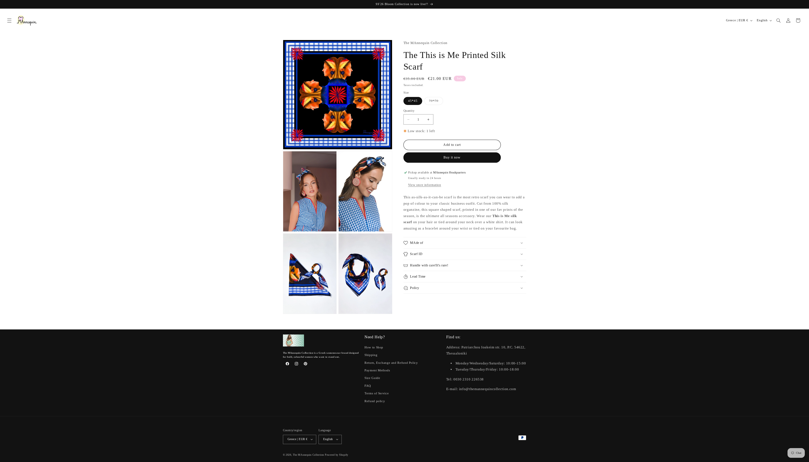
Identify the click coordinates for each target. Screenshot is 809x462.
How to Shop (373, 347)
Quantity (408, 110)
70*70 (436, 102)
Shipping (370, 355)
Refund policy (374, 401)
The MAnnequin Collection (309, 455)
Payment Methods (377, 370)
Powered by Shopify (336, 455)
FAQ (367, 385)
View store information (424, 185)
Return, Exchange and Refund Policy (391, 362)
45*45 (413, 100)
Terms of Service (376, 393)
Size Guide (372, 378)
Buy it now (452, 157)
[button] (9, 20)
